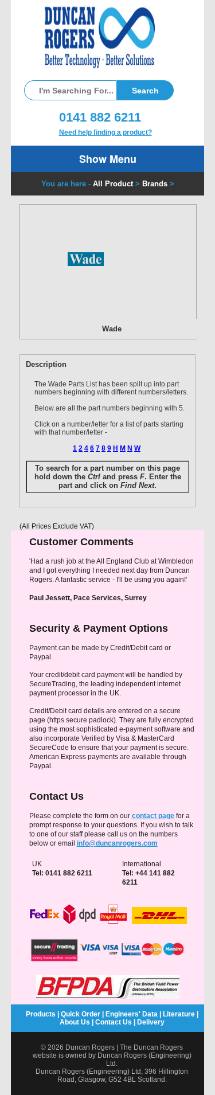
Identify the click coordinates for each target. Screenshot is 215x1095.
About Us (75, 1022)
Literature (179, 1014)
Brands (154, 183)
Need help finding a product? (105, 132)
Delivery (151, 1022)
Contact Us (113, 1022)
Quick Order (80, 1014)
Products (41, 1014)
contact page (153, 816)
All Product (113, 183)
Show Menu (107, 158)
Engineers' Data (131, 1014)
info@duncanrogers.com (117, 843)
